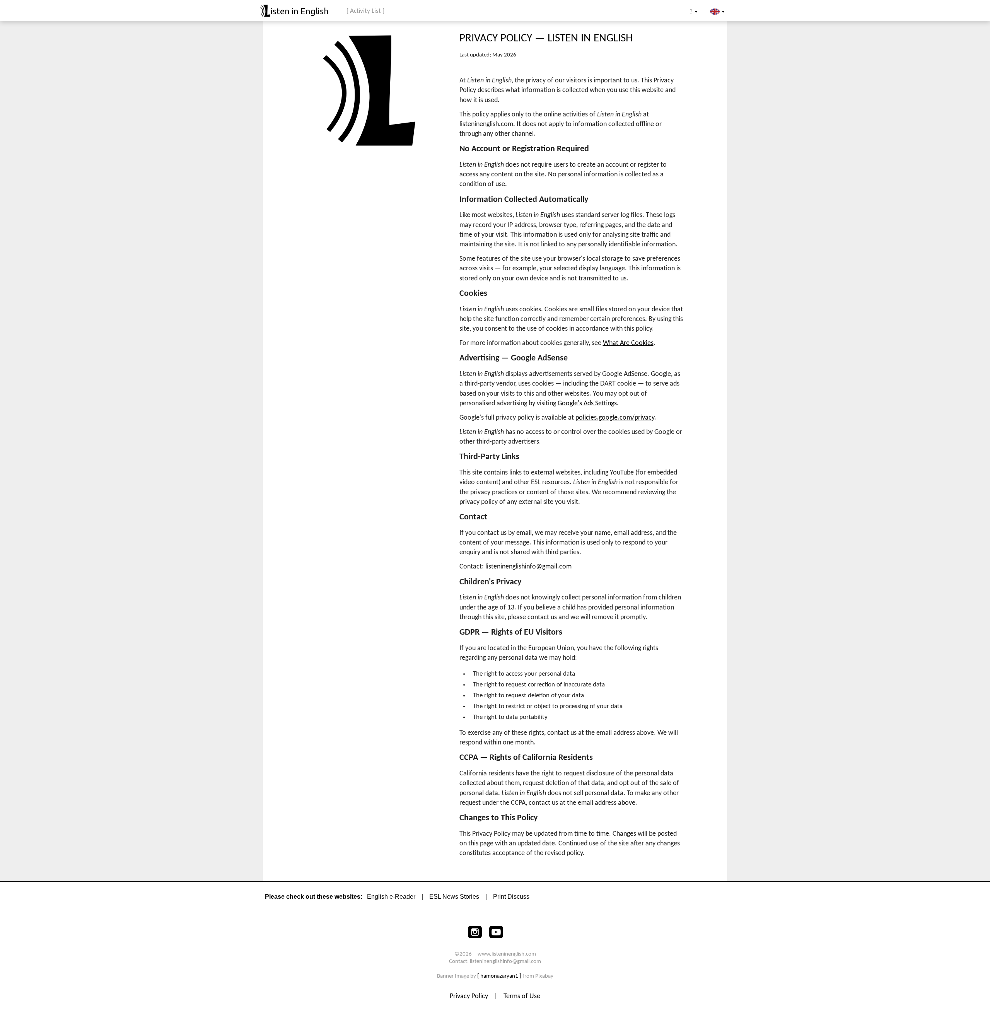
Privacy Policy (470, 996)
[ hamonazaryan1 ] (499, 976)
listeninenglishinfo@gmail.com (528, 566)
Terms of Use (522, 996)
